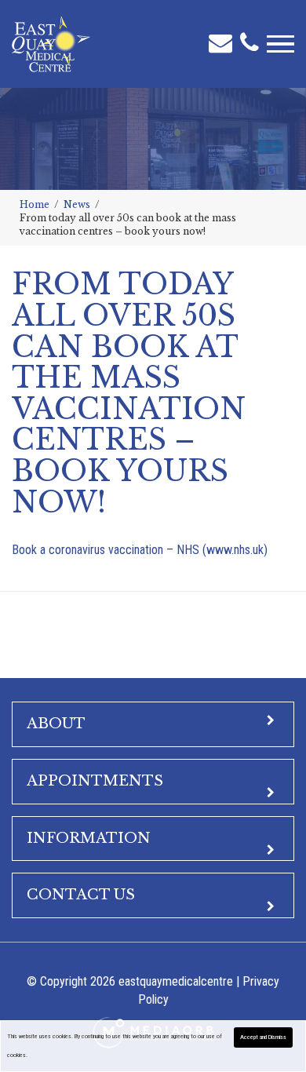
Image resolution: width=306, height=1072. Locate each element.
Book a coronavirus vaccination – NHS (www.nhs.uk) (140, 549)
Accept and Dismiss (263, 1037)
